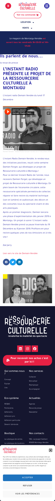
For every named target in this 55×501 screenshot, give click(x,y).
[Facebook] (35, 348)
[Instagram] (27, 348)
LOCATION (26, 22)
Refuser (27, 486)
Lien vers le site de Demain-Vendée (20, 254)
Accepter (27, 478)
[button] (50, 450)
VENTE (25, 28)
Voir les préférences (27, 494)
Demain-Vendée (8, 151)
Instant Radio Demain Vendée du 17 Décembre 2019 (33, 151)
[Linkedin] (20, 348)
